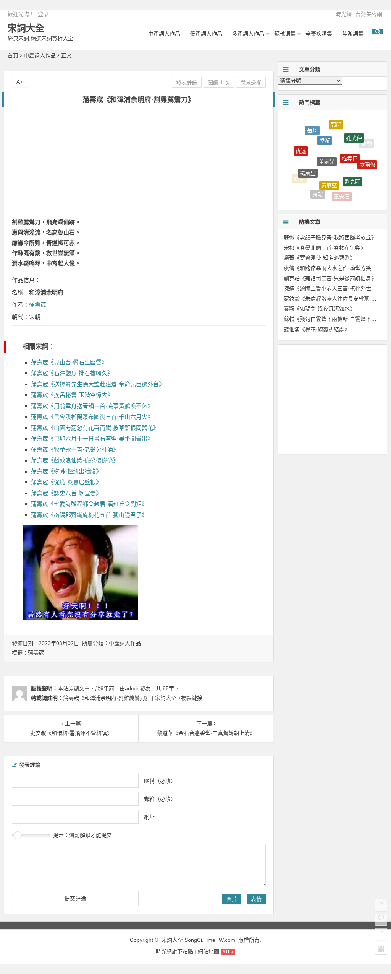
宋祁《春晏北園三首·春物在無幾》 (325, 248)
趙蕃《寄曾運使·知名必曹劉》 (319, 258)
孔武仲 (354, 131)
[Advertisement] (138, 165)
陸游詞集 (353, 34)
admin (132, 688)
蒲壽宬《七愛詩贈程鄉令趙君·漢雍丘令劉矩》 (89, 504)
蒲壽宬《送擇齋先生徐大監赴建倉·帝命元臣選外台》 (98, 384)
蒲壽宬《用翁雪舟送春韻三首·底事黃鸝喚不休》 (92, 406)
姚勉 (299, 176)
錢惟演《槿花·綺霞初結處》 (317, 329)
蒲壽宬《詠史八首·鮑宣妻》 (66, 493)
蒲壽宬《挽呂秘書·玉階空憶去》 (72, 395)
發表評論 (186, 82)
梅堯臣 (350, 147)
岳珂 (312, 127)
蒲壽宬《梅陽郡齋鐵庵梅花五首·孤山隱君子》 (89, 515)
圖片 (231, 899)
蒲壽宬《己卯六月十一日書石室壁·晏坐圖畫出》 (92, 438)
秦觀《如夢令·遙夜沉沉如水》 (319, 309)
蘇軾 (317, 190)
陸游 (324, 130)
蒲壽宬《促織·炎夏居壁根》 (66, 482)
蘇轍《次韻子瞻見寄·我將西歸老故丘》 (330, 237)
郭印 (336, 122)
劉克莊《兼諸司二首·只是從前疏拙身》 (330, 278)
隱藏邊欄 (251, 82)
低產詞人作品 (206, 34)
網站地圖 (208, 951)
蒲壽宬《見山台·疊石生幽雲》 (69, 362)
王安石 (342, 192)
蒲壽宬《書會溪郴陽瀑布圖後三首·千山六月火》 (92, 416)
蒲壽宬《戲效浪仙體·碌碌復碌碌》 (75, 460)
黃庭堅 (329, 174)
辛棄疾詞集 (318, 34)
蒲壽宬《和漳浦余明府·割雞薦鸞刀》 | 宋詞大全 (119, 698)
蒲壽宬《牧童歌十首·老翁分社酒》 (75, 449)
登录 (43, 14)
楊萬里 (308, 163)
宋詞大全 (26, 28)
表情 (256, 899)
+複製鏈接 (189, 698)
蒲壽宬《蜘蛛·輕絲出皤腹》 (66, 471)
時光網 (344, 14)
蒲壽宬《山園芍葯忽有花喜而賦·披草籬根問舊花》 (95, 427)
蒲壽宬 (37, 304)
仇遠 (301, 144)
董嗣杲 (327, 148)
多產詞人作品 (248, 34)
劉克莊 (352, 172)
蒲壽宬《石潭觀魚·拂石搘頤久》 (72, 373)
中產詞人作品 (164, 34)
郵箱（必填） (160, 798)
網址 (149, 816)
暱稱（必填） (160, 780)
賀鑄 (361, 183)
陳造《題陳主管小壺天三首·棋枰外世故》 (333, 288)
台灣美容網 (368, 14)
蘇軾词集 (285, 34)
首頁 (13, 55)
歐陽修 (367, 159)
